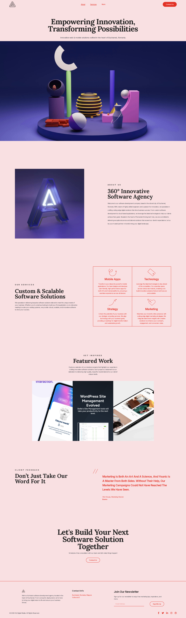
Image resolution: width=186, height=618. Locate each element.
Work (103, 4)
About (83, 4)
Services (93, 4)
